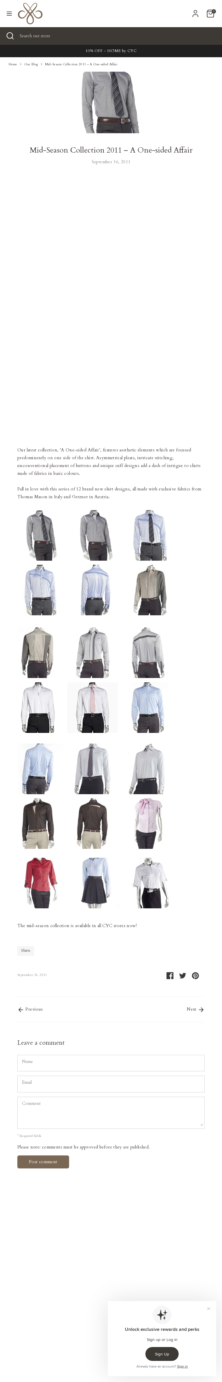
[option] (111, 51)
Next (192, 1009)
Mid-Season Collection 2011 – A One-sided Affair (81, 64)
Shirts (25, 950)
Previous (33, 1009)
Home (13, 64)
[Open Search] (9, 36)
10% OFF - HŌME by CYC (111, 50)
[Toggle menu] (9, 13)
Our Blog (31, 64)
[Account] (195, 11)
